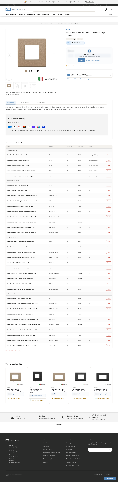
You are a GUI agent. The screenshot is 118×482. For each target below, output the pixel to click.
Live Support (111, 478)
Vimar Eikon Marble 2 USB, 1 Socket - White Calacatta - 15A (22, 308)
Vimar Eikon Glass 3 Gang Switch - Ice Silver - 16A (20, 206)
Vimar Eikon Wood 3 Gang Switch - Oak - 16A (18, 190)
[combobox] (64, 10)
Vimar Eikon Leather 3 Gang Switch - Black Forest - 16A (21, 222)
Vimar (68, 29)
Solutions (67, 15)
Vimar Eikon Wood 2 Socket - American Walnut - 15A (21, 252)
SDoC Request (70, 449)
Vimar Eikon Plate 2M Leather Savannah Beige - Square (29, 19)
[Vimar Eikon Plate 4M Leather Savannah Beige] (59, 376)
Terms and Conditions (98, 474)
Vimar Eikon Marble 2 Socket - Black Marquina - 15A (20, 268)
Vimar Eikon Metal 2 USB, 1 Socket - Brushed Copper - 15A (22, 340)
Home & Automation (43, 14)
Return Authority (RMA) (72, 455)
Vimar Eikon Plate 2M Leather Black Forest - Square (35, 390)
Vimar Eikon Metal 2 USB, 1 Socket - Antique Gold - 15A (21, 345)
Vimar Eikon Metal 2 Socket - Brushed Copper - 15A (20, 289)
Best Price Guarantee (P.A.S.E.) (52, 452)
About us (45, 443)
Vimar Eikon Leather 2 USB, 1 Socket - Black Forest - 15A (22, 330)
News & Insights (57, 15)
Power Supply (10, 14)
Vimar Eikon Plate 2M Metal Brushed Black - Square (20, 176)
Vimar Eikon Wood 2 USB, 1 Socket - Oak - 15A (19, 298)
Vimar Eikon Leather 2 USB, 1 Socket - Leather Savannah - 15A (23, 324)
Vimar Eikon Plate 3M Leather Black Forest (78, 390)
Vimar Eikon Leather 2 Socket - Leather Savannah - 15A (21, 273)
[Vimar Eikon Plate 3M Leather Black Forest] (80, 376)
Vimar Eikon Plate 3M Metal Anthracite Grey (18, 160)
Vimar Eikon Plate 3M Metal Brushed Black (18, 155)
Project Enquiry (70, 446)
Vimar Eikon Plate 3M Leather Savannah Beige (14, 390)
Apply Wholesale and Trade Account (93, 5)
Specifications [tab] (24, 103)
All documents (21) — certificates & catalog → (78, 79)
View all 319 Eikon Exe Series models (15, 351)
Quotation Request (71, 462)
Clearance (109, 15)
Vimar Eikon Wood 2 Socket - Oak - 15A (17, 247)
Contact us (109, 5)
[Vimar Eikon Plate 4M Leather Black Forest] (102, 376)
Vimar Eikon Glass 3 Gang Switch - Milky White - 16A (20, 227)
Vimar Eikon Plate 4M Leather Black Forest (100, 390)
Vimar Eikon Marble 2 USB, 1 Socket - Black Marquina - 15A (22, 319)
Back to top (59, 424)
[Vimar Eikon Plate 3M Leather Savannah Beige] (15, 376)
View (108, 155)
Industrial (30, 14)
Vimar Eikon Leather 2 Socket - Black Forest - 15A (20, 278)
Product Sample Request (73, 465)
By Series (12, 19)
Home (7, 19)
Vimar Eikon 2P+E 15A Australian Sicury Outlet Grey (20, 241)
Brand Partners (47, 449)
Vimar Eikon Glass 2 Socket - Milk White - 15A (19, 284)
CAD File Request (71, 452)
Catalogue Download (72, 443)
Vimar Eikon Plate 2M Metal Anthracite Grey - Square (21, 170)
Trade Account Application (73, 459)
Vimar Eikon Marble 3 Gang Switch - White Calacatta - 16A (22, 201)
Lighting (20, 14)
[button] (111, 10)
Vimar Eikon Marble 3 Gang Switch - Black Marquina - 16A (22, 211)
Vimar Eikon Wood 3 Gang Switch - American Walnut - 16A (22, 195)
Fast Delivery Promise (49, 455)
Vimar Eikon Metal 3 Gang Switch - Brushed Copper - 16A (22, 232)
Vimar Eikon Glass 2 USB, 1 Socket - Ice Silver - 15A (20, 314)
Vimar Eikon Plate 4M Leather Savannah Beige (58, 390)
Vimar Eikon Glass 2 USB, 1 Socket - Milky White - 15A (21, 335)
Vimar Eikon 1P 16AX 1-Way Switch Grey (17, 185)
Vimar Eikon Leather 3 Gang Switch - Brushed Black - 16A (22, 216)
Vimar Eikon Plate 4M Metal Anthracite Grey (18, 165)
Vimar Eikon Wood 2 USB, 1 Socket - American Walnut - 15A (22, 303)
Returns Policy (108, 474)
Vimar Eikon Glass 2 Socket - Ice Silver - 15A (18, 262)
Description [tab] (10, 103)
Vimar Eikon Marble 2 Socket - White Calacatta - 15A (21, 257)
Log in (81, 60)
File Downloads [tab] (40, 103)
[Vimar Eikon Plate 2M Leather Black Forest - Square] (37, 376)
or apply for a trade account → (93, 60)
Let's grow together (98, 419)
